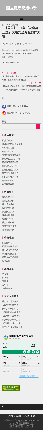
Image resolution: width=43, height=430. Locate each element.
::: (3, 27)
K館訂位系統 (7, 151)
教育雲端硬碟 (8, 222)
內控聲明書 (7, 242)
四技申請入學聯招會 (11, 319)
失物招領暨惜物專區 (11, 155)
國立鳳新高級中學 (21, 7)
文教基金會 (7, 288)
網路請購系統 (8, 208)
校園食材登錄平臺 (10, 257)
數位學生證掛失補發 (11, 158)
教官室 (19, 44)
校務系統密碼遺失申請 (12, 144)
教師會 (5, 281)
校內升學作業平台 (10, 176)
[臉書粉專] (4, 106)
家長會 (5, 274)
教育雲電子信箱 (9, 226)
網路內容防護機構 (10, 253)
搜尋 (4, 121)
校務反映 (6, 261)
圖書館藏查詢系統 (10, 169)
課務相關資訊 (8, 215)
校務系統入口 (8, 140)
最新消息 (10, 416)
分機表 (33, 416)
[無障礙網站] (11, 387)
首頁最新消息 (8, 44)
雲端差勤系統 (8, 200)
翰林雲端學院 (8, 184)
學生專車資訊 (8, 147)
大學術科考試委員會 (11, 312)
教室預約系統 (8, 211)
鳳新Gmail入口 (9, 180)
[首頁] (3, 25)
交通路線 (26, 416)
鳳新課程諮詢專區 (10, 166)
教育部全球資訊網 (10, 301)
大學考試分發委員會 (11, 323)
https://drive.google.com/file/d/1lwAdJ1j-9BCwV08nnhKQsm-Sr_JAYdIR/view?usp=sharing (20, 53)
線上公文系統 (8, 204)
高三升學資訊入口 (10, 173)
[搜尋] (38, 126)
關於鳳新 (18, 416)
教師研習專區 (8, 219)
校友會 (5, 277)
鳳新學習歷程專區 (10, 162)
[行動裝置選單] (21, 19)
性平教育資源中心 (10, 250)
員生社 (5, 284)
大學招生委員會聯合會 (12, 326)
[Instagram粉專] (4, 112)
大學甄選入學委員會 (11, 316)
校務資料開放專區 (10, 246)
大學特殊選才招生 (10, 305)
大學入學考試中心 (10, 308)
